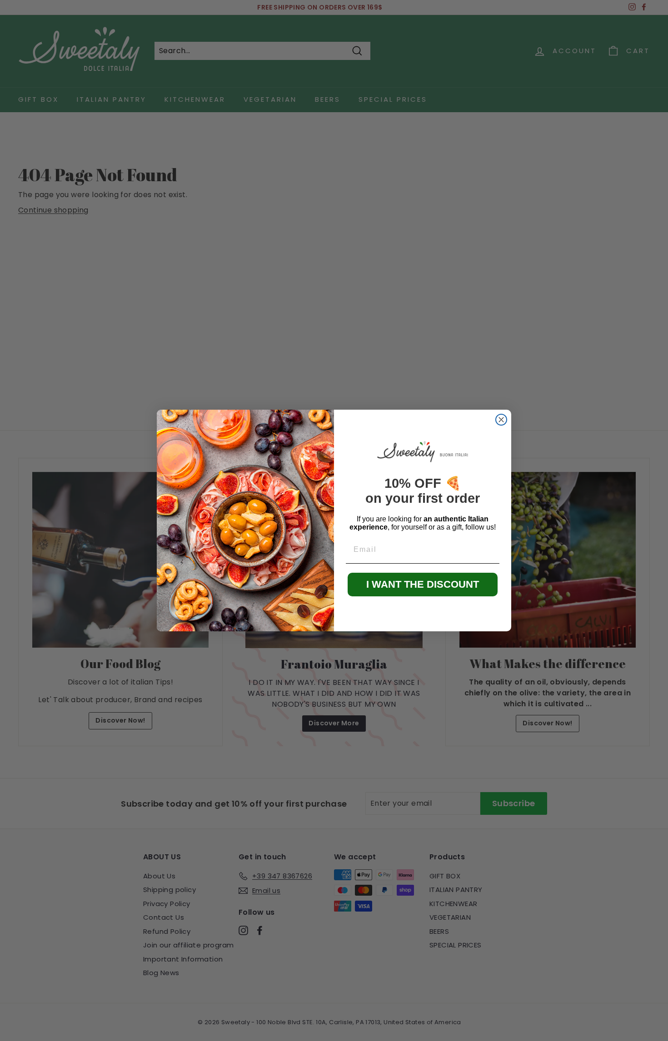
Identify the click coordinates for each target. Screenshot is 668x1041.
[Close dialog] (501, 419)
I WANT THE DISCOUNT (422, 584)
